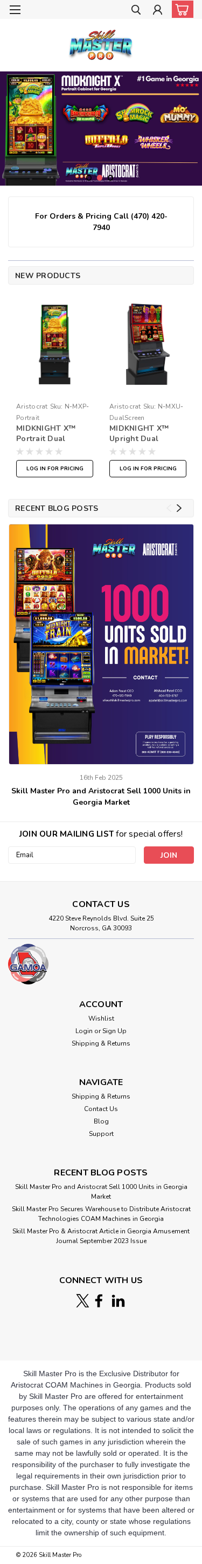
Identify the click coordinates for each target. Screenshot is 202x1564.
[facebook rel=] (99, 1300)
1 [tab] (89, 178)
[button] (101, 964)
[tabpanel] (101, 128)
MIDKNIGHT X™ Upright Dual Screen (139, 434)
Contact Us (101, 1109)
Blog (101, 1121)
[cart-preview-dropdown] (180, 9)
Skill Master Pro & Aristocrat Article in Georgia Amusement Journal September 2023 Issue (101, 1236)
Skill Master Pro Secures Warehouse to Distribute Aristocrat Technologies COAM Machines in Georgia (101, 1214)
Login (84, 1031)
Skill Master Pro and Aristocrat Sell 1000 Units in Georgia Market (101, 796)
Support (101, 1133)
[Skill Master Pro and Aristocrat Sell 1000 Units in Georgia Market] (101, 644)
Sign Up (114, 1031)
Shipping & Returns (101, 1043)
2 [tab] (100, 178)
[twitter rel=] (82, 1300)
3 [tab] (111, 178)
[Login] (157, 11)
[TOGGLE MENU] (15, 10)
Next (192, 120)
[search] (136, 11)
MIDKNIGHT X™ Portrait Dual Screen (45, 434)
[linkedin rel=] (118, 1300)
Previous (9, 120)
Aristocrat (32, 406)
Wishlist (101, 1018)
